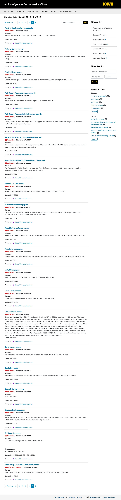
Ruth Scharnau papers (14, 249)
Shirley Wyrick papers (13, 312)
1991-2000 (96, 99)
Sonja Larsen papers (13, 347)
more (93, 111)
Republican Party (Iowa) (100, 127)
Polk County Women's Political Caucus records (23, 114)
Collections (20, 11)
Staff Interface (59, 497)
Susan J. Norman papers (14, 389)
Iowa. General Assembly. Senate (103, 136)
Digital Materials (32, 11)
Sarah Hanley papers (13, 291)
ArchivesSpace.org (75, 497)
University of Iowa (99, 119)
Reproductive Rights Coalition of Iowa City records (25, 160)
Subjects (44, 11)
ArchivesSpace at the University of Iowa (25, 4)
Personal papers (98, 105)
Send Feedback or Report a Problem (102, 497)
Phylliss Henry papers (13, 72)
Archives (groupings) (100, 96)
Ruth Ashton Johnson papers (16, 204)
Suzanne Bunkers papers (15, 410)
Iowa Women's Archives (23, 43)
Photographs (97, 108)
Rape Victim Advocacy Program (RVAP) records (23, 137)
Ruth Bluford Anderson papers (17, 228)
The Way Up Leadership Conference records (22, 464)
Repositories (8, 11)
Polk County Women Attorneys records (20, 93)
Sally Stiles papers (12, 270)
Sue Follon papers (12, 368)
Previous (9, 22)
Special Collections (65, 11)
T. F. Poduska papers (13, 433)
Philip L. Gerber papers (14, 49)
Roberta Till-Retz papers (14, 183)
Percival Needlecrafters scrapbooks (19, 28)
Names (53, 11)
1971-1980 (96, 102)
